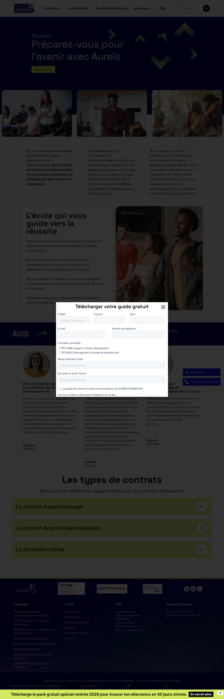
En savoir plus (201, 694)
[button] (163, 307)
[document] (112, 349)
